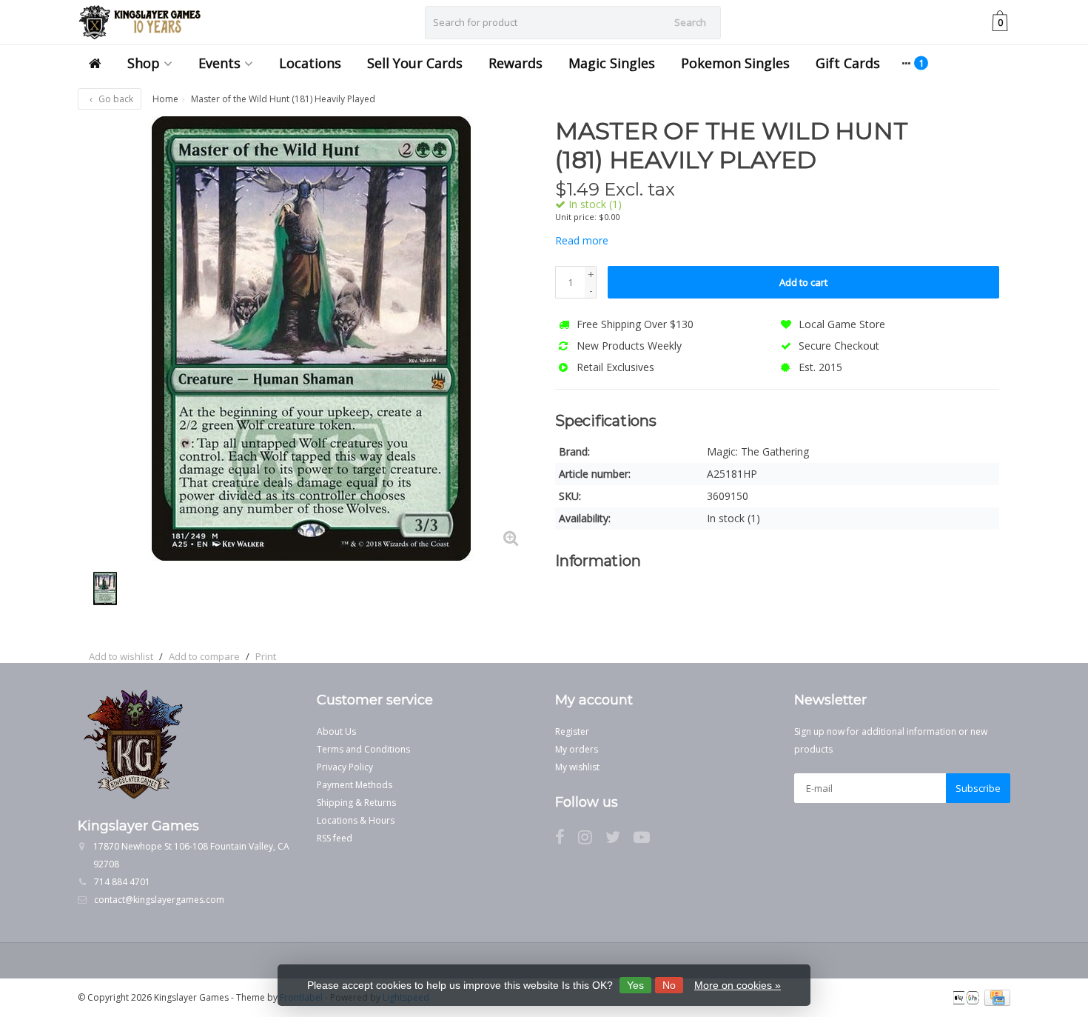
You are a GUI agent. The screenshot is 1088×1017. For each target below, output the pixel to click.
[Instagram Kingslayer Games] (591, 839)
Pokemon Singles (735, 63)
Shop (143, 63)
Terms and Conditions (363, 749)
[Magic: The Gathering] (971, 138)
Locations (310, 63)
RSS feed (334, 838)
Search (690, 22)
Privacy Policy (345, 767)
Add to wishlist (121, 656)
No (669, 985)
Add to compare (204, 656)
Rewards (515, 63)
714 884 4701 (122, 882)
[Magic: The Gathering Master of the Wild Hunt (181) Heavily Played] (311, 338)
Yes (635, 985)
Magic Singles (611, 63)
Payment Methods (354, 784)
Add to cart (803, 282)
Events (219, 63)
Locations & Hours (355, 820)
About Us (336, 731)
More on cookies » (737, 985)
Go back (114, 99)
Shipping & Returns (356, 802)
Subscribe (978, 788)
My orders (576, 749)
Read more (581, 240)
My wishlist (577, 767)
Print (265, 656)
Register (572, 731)
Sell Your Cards (415, 63)
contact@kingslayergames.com (159, 899)
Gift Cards (848, 63)
